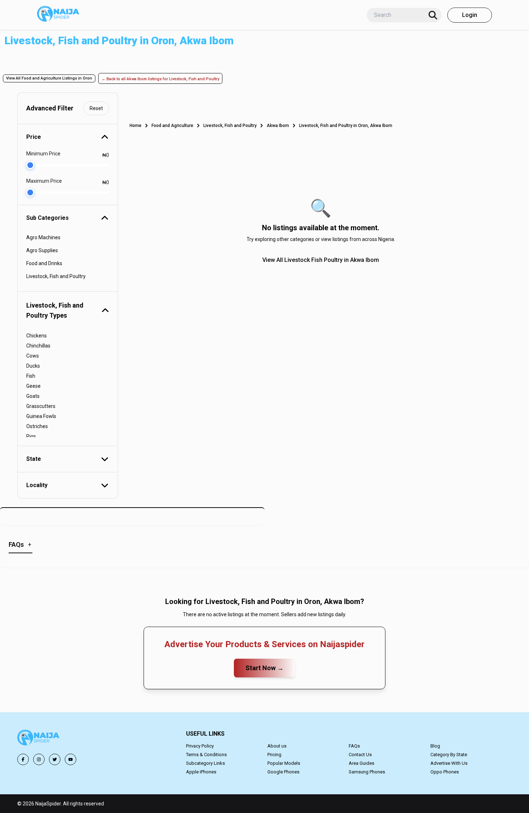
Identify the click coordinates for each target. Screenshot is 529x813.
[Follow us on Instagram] (39, 759)
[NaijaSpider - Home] (38, 739)
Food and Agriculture (172, 125)
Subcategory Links (205, 763)
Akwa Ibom (278, 125)
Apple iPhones (201, 772)
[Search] (433, 15)
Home (135, 125)
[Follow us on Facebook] (23, 759)
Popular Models (283, 763)
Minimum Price (43, 153)
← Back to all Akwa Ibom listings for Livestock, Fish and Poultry (160, 79)
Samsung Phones (367, 772)
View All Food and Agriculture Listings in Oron (49, 78)
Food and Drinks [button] (44, 263)
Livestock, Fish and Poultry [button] (56, 276)
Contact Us (360, 754)
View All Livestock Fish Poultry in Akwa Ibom (320, 259)
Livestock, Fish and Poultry (230, 125)
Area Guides (361, 763)
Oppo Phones (444, 772)
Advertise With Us (448, 763)
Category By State (448, 754)
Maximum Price (44, 181)
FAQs (354, 746)
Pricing (274, 754)
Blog (435, 746)
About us (276, 746)
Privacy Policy (200, 746)
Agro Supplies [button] (42, 250)
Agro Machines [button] (43, 237)
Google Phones (283, 772)
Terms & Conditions (206, 754)
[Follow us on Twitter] (54, 759)
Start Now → (264, 668)
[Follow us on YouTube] (70, 759)
